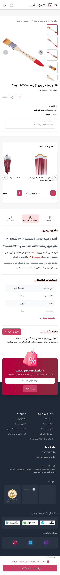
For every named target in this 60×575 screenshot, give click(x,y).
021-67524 (46, 452)
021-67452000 (44, 458)
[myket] (47, 522)
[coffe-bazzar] (30, 522)
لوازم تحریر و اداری (40, 21)
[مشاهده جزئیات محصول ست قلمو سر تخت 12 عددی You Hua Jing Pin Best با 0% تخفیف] (41, 188)
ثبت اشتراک (30, 388)
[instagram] (46, 543)
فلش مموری (20, 424)
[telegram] (30, 543)
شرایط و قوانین (46, 434)
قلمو (18, 21)
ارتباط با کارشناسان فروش (41, 439)
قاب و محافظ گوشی (16, 429)
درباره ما (49, 418)
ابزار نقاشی (27, 21)
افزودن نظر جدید (12, 331)
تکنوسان (53, 21)
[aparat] (15, 543)
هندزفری (21, 418)
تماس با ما (48, 424)
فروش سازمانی (46, 429)
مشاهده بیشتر (49, 318)
